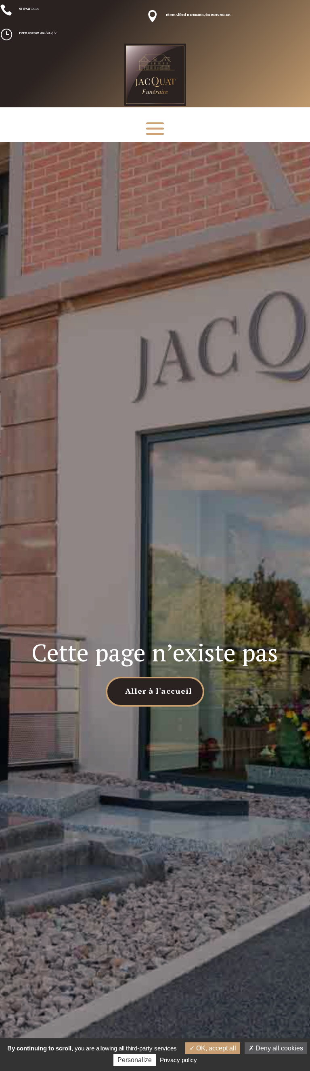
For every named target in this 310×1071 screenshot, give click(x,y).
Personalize (134, 1059)
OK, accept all (215, 1048)
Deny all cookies (278, 1048)
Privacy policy (178, 1059)
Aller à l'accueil (158, 691)
